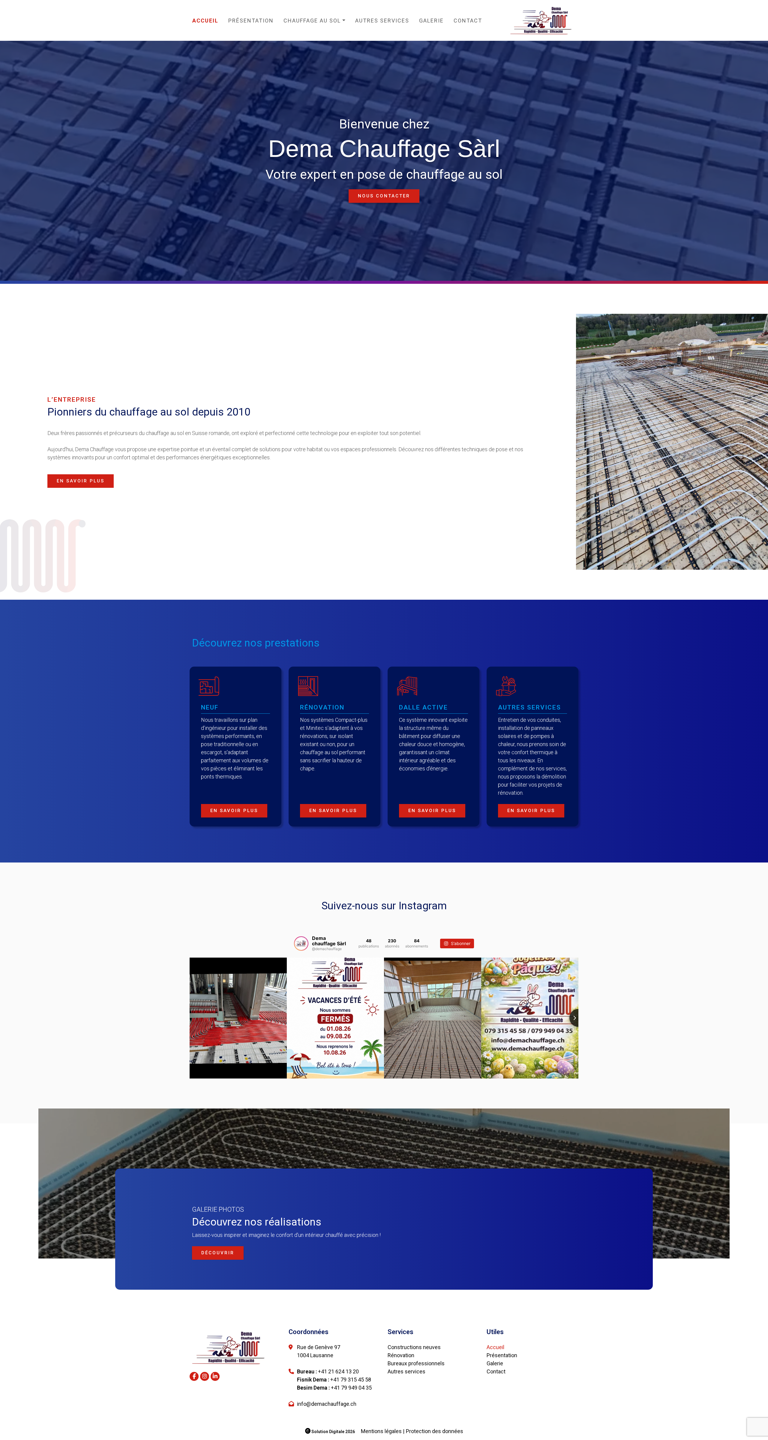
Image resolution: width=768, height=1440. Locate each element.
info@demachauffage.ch (326, 1404)
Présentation (251, 20)
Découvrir (217, 1253)
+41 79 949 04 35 (351, 1387)
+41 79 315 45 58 (350, 1379)
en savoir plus (80, 481)
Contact (468, 20)
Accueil (205, 20)
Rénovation (401, 1355)
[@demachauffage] (301, 944)
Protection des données (434, 1431)
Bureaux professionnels (416, 1363)
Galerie (431, 20)
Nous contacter (384, 196)
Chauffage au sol (312, 20)
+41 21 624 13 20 (338, 1371)
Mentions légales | (382, 1431)
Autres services (382, 20)
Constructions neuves (414, 1347)
